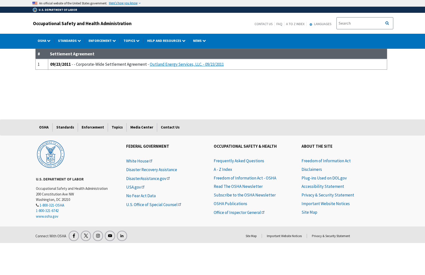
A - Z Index (223, 169)
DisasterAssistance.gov (146, 178)
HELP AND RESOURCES (164, 40)
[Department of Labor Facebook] (74, 236)
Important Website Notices (326, 203)
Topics (129, 40)
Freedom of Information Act (326, 160)
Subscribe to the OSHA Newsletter (245, 195)
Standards (67, 40)
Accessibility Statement (323, 186)
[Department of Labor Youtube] (110, 236)
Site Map (309, 212)
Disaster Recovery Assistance (151, 169)
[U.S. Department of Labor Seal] (50, 154)
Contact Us (264, 24)
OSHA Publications (230, 203)
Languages (322, 24)
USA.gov (133, 187)
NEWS (197, 40)
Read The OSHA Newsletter (238, 186)
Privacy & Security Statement (328, 195)
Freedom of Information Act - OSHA (245, 178)
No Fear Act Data (141, 195)
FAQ (279, 24)
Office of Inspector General (237, 212)
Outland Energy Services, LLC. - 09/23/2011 (187, 64)
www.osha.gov (47, 216)
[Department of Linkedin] (122, 236)
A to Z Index (295, 24)
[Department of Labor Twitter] (86, 236)
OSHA (42, 40)
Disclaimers (312, 169)
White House (137, 161)
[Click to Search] (387, 23)
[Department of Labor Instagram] (98, 236)
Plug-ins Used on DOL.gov (324, 178)
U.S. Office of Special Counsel (152, 204)
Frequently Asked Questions (239, 160)
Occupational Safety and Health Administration (82, 23)
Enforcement (100, 40)
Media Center (141, 127)
